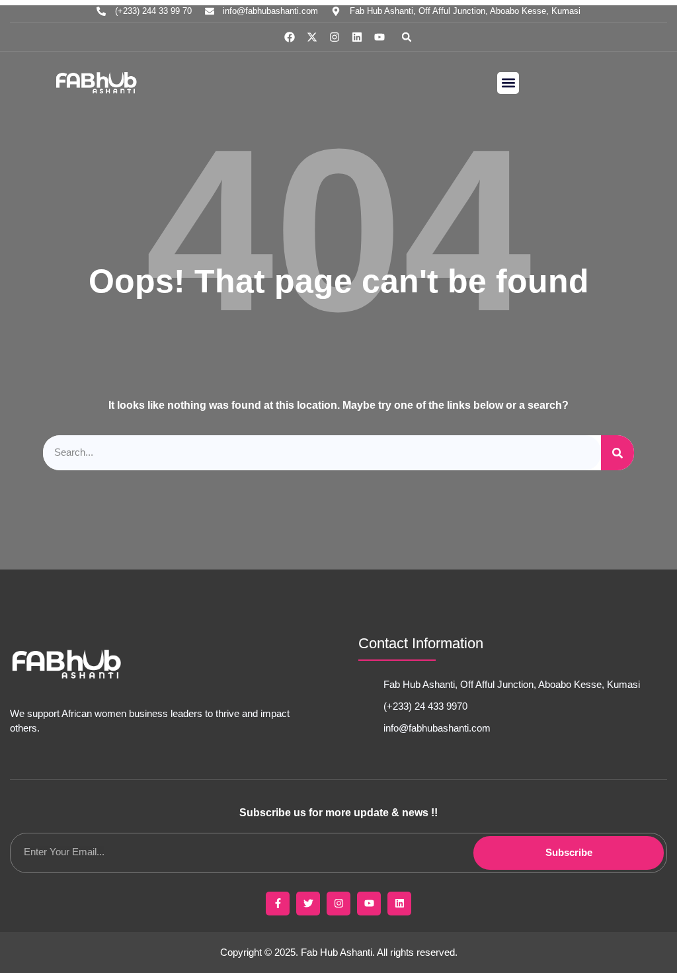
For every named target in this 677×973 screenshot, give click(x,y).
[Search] (617, 452)
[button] (406, 37)
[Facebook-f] (278, 903)
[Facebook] (289, 37)
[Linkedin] (357, 37)
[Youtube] (379, 37)
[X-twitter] (312, 37)
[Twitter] (308, 903)
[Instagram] (334, 37)
